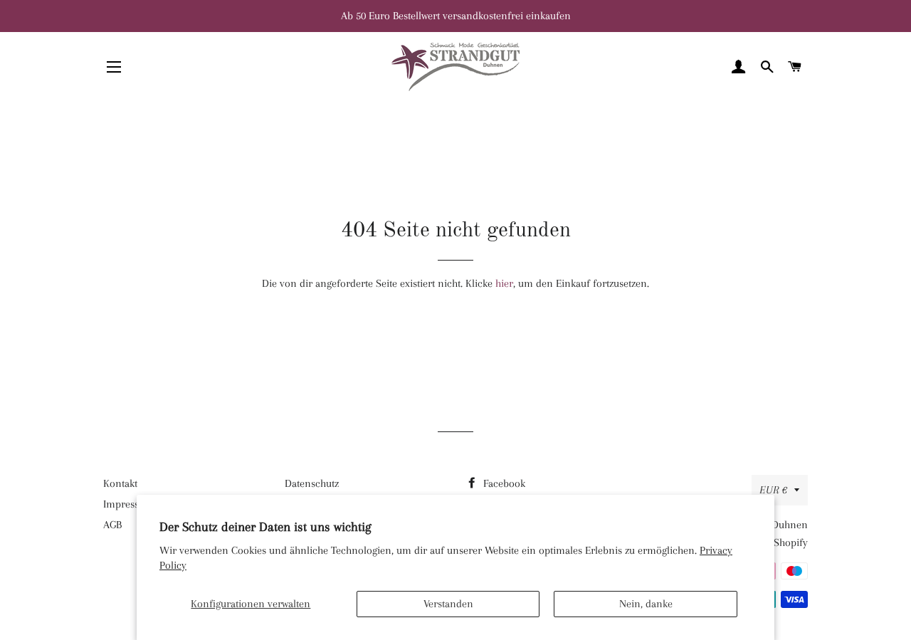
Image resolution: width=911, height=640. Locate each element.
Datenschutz (312, 483)
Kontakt (120, 483)
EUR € (773, 489)
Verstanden (448, 603)
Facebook (502, 483)
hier (504, 283)
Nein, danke (646, 603)
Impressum (128, 504)
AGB (112, 524)
